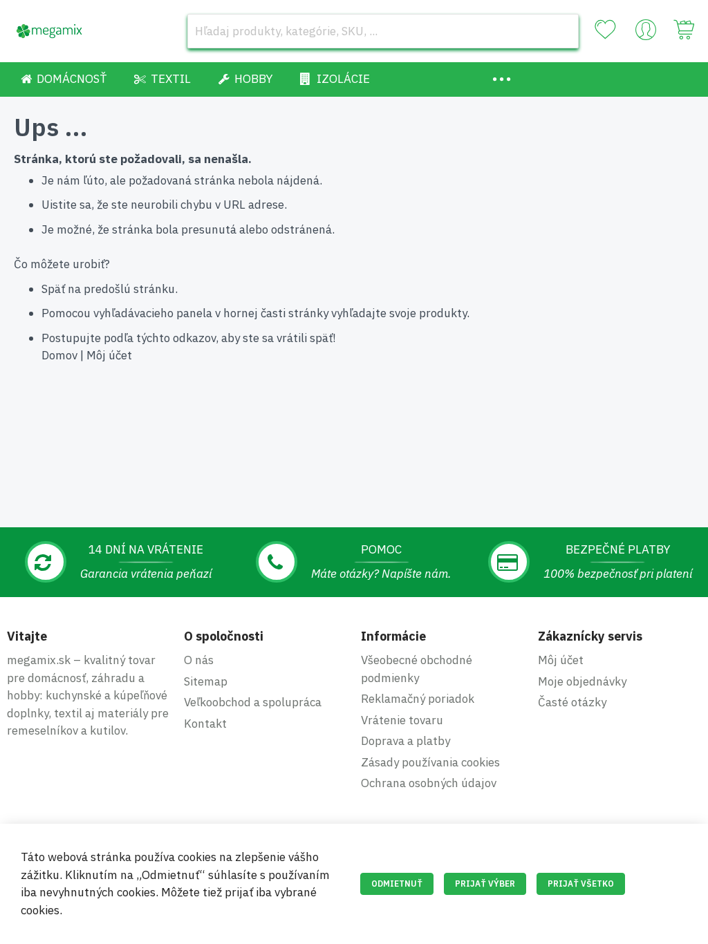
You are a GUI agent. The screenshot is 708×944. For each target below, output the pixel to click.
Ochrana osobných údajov (428, 783)
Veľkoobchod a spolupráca (253, 702)
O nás (199, 660)
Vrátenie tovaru (402, 720)
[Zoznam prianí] (605, 29)
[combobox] (383, 31)
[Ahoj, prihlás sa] (645, 33)
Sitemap (205, 681)
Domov (59, 355)
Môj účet (109, 355)
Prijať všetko (581, 883)
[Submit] (561, 31)
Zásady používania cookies (430, 762)
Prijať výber (485, 883)
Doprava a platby (405, 740)
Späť (53, 288)
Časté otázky (572, 702)
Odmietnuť (396, 883)
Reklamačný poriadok (417, 698)
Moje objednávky (582, 681)
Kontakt (205, 723)
